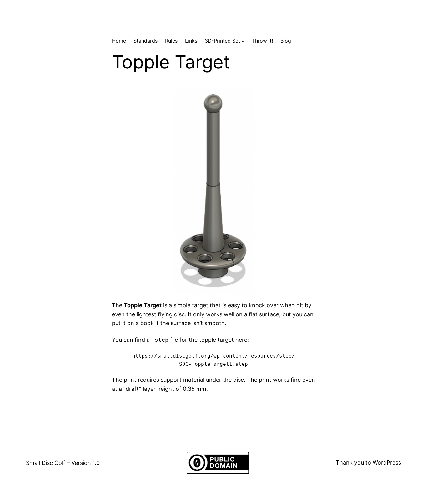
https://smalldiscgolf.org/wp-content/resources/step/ (213, 356)
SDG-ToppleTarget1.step (213, 364)
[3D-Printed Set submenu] (242, 41)
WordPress (387, 462)
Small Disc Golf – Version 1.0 (63, 463)
